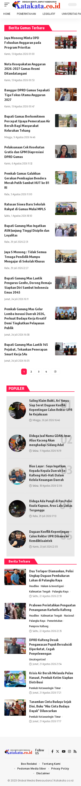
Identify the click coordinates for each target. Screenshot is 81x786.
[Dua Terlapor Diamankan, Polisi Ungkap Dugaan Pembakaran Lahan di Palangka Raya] (15, 577)
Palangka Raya (60, 591)
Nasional (69, 615)
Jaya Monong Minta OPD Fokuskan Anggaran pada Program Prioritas (22, 42)
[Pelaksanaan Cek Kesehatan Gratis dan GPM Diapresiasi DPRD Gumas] (66, 151)
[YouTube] (63, 752)
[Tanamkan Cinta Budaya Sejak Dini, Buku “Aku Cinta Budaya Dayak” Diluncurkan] (15, 707)
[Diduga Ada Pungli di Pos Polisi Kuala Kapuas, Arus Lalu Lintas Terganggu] (17, 508)
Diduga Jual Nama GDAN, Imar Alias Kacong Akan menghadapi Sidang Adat (50, 440)
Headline (34, 586)
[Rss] (75, 752)
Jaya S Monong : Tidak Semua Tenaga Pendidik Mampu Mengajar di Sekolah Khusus (25, 256)
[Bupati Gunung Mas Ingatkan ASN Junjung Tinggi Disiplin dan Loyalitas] (66, 229)
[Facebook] (52, 752)
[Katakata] (36, 4)
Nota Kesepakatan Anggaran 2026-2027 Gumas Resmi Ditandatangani (25, 68)
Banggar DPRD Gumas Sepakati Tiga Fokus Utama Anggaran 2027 (27, 95)
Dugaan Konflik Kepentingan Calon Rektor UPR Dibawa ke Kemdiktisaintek (49, 536)
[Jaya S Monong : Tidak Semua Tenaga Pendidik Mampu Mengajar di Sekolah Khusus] (66, 256)
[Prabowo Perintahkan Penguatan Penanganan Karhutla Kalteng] (15, 611)
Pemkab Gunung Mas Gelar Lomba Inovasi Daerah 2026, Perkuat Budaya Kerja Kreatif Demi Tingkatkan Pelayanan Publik (25, 318)
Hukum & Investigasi (52, 586)
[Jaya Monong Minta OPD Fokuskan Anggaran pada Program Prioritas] (66, 42)
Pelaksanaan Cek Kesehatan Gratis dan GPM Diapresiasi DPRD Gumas (24, 152)
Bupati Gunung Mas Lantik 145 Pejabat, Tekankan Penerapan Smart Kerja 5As (26, 349)
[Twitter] (57, 752)
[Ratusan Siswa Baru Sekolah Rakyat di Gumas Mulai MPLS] (66, 208)
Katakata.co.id (63, 780)
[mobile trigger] (8, 4)
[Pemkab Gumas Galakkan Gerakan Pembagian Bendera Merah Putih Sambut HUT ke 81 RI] (66, 177)
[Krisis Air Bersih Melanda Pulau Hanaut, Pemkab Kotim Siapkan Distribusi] (15, 679)
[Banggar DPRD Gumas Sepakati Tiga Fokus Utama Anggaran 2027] (66, 94)
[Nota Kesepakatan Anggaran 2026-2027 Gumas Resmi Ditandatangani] (66, 68)
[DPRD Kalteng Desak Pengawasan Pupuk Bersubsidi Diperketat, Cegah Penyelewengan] (15, 646)
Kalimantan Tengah (39, 591)
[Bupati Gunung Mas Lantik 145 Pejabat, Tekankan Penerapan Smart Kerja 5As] (66, 348)
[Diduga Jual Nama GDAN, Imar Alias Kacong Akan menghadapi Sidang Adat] (17, 443)
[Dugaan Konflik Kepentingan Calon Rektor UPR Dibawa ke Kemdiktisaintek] (17, 539)
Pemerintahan (54, 620)
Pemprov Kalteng (38, 626)
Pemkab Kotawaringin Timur (45, 688)
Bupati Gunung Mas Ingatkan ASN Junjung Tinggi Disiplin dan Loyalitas (26, 230)
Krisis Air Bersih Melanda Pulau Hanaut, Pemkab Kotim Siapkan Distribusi (51, 677)
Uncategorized (37, 659)
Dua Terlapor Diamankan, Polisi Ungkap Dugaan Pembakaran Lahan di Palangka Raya (51, 575)
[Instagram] (69, 752)
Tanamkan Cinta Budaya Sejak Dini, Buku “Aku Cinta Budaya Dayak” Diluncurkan (50, 706)
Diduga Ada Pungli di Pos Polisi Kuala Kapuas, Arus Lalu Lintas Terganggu (50, 505)
